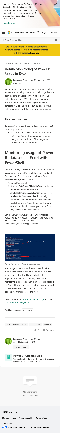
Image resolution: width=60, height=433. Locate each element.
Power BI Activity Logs (33, 299)
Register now (9, 22)
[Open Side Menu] (4, 32)
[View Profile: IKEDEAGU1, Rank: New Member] (8, 81)
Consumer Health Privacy (38, 427)
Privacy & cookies (26, 418)
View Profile (21, 347)
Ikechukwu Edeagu (21, 80)
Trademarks (7, 423)
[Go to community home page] (21, 32)
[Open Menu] (56, 40)
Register (45, 32)
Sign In (54, 32)
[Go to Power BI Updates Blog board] (8, 357)
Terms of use (41, 418)
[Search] (38, 32)
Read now (34, 52)
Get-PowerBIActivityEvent (17, 302)
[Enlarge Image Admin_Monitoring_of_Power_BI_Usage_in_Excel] (30, 247)
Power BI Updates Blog (13, 40)
